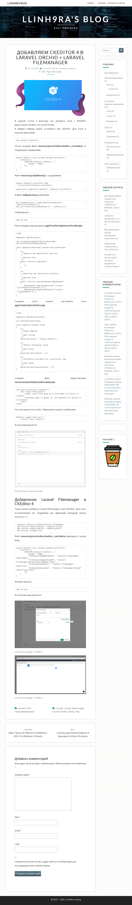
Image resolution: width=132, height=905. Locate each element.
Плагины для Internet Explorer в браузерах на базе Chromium (73, 732)
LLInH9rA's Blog (17, 3)
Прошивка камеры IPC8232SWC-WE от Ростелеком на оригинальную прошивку (112, 388)
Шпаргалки (111, 95)
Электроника (110, 163)
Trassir (109, 116)
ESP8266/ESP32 (113, 167)
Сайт (17, 844)
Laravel (21, 708)
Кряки (109, 131)
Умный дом (109, 142)
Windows (110, 121)
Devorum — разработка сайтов (111, 3)
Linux (108, 111)
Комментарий (22, 774)
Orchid (71, 711)
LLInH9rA (47, 68)
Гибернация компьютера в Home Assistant (111, 246)
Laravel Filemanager (74, 708)
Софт (106, 127)
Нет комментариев (65, 68)
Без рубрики (110, 73)
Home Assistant (113, 146)
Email (18, 830)
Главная (90, 3)
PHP (28, 708)
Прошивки (111, 136)
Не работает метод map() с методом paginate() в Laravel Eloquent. (112, 260)
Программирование (24, 711)
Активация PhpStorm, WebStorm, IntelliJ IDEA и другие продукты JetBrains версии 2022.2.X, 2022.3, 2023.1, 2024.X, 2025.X (112, 308)
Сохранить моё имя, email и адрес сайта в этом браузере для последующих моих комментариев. (45, 863)
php (77, 711)
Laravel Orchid (59, 711)
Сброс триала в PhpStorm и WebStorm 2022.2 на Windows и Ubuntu (27, 732)
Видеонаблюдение (115, 154)
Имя (17, 817)
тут (26, 516)
